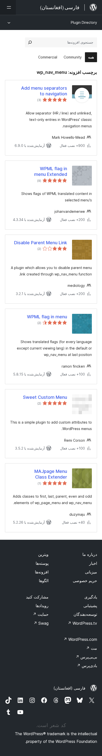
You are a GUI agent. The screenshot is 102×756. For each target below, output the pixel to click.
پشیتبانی (90, 605)
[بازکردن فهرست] (8, 7)
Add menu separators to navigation (44, 90)
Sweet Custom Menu (45, 397)
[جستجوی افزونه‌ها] (30, 42)
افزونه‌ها (42, 571)
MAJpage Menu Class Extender (50, 474)
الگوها (44, 580)
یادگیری (90, 596)
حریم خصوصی (85, 580)
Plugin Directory (84, 22)
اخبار (93, 563)
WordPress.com (80, 639)
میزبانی (91, 571)
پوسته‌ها (42, 563)
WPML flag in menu (47, 316)
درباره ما (89, 554)
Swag (41, 623)
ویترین (43, 554)
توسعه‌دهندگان (85, 614)
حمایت (41, 614)
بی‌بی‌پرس (86, 656)
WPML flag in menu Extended (50, 171)
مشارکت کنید (37, 596)
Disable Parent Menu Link (40, 242)
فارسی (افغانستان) (69, 688)
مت (91, 648)
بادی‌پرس (87, 665)
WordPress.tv (82, 623)
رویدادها (42, 605)
